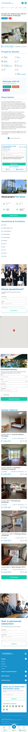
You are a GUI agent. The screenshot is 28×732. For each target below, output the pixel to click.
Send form (14, 164)
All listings (14, 577)
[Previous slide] (6, 40)
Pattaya (13, 7)
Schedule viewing (14, 399)
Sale (6, 7)
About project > (14, 215)
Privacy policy (7, 721)
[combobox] (4, 154)
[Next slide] (21, 40)
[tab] (10, 40)
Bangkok (3, 664)
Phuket (3, 668)
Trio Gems (20, 7)
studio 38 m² (13, 567)
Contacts (2, 721)
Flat (9, 7)
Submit (14, 644)
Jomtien (16, 7)
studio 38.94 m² (11, 468)
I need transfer (6, 395)
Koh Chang (4, 666)
